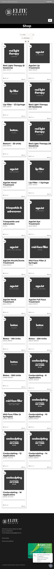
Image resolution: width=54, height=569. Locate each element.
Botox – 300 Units (12, 375)
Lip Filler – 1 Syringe (39, 182)
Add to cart (6, 78)
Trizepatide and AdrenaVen (11, 222)
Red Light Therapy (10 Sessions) (38, 105)
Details (24, 79)
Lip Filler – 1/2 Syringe (14, 104)
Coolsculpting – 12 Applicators (12, 454)
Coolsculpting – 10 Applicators (38, 415)
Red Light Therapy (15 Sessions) (40, 144)
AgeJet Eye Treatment (34, 222)
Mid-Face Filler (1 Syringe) (37, 261)
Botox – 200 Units (38, 338)
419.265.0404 (9, 531)
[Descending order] (33, 34)
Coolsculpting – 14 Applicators (38, 454)
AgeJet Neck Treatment (9, 300)
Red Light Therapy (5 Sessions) (13, 66)
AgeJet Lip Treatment (34, 66)
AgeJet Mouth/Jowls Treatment (13, 261)
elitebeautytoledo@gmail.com (13, 533)
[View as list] (28, 41)
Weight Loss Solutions (12, 1)
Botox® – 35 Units (12, 143)
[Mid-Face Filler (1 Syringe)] (40, 248)
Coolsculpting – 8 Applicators (37, 376)
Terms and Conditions (8, 541)
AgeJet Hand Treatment (9, 183)
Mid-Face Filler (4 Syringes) (12, 415)
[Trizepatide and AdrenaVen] (14, 209)
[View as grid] (25, 41)
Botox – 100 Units (12, 338)
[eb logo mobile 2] (16, 8)
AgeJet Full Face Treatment (37, 300)
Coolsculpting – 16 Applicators (12, 493)
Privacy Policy (5, 538)
